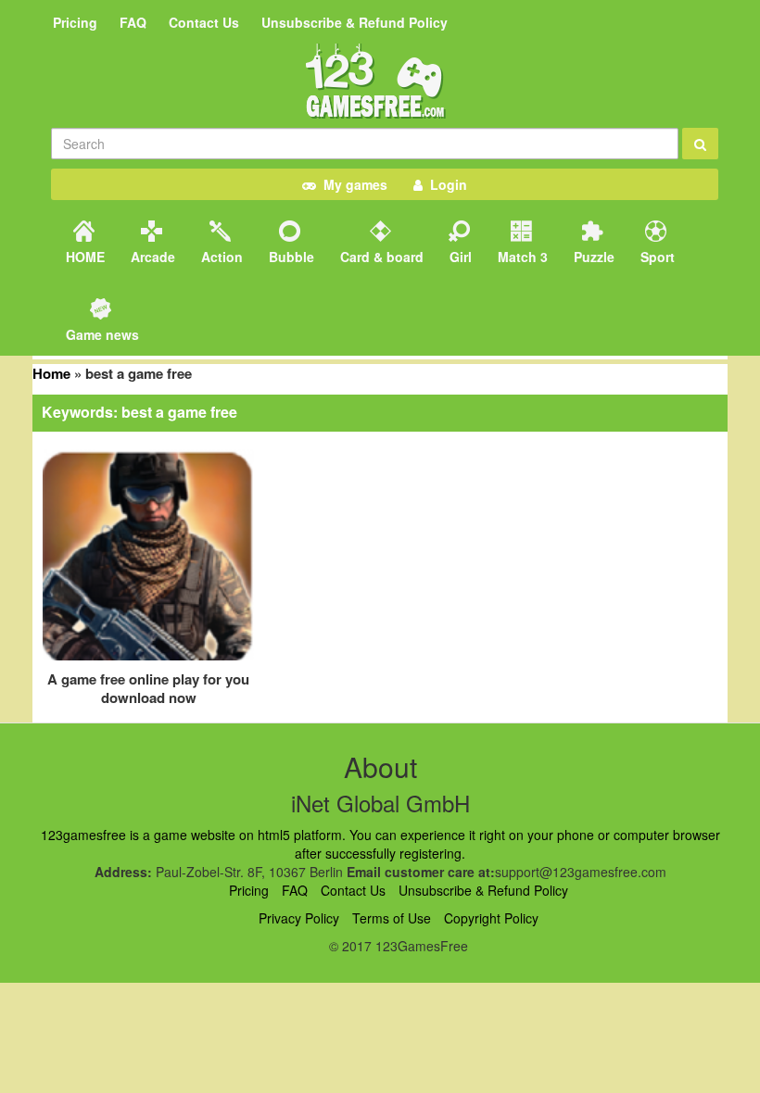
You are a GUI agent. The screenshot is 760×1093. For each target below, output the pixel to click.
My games (351, 184)
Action (220, 256)
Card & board (380, 256)
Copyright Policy (491, 918)
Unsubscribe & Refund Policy (354, 22)
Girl (459, 256)
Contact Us (204, 22)
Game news (100, 334)
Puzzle (592, 256)
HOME (83, 256)
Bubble (289, 256)
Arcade (151, 256)
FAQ (133, 22)
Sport (656, 256)
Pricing (75, 22)
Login (445, 184)
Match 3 (521, 256)
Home (51, 373)
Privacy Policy (299, 918)
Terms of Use (391, 918)
